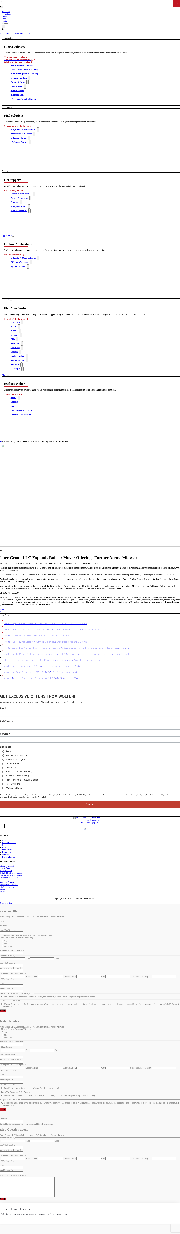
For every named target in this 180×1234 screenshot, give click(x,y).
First (28, 959)
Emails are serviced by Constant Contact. (21, 797)
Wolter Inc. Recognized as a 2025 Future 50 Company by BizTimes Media (42, 666)
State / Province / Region (140, 976)
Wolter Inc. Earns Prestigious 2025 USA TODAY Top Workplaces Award (40, 672)
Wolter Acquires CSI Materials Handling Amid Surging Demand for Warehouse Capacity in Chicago (56, 629)
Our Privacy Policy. (41, 797)
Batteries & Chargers (15, 759)
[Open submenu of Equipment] (12, 38)
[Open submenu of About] (8, 375)
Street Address (32, 976)
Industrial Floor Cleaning (17, 775)
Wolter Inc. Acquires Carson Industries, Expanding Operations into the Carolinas (45, 642)
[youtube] (4, 826)
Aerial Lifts (11, 751)
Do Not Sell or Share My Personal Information (31, 899)
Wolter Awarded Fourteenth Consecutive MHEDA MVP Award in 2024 (41, 678)
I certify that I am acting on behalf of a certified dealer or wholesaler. (32, 1088)
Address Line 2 (69, 976)
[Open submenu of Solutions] (10, 107)
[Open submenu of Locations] (11, 300)
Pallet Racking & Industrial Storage (22, 779)
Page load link (6, 903)
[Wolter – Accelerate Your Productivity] (90, 818)
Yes (5, 941)
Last (57, 959)
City (103, 976)
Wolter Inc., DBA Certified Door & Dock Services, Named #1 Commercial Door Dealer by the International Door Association (68, 654)
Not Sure (8, 946)
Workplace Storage (15, 787)
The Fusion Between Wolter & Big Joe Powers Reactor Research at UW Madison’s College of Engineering (59, 660)
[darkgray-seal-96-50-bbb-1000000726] (90, 830)
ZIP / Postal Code (8, 979)
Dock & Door (12, 767)
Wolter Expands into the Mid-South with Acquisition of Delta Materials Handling (46, 623)
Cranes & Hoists (13, 763)
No (5, 944)
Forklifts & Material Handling (19, 771)
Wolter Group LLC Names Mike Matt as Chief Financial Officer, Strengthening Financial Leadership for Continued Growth (67, 648)
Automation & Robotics (16, 755)
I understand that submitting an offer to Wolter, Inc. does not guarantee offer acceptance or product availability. (50, 997)
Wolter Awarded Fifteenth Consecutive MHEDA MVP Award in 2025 (39, 635)
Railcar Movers (13, 783)
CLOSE (176, 3)
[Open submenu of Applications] (13, 236)
